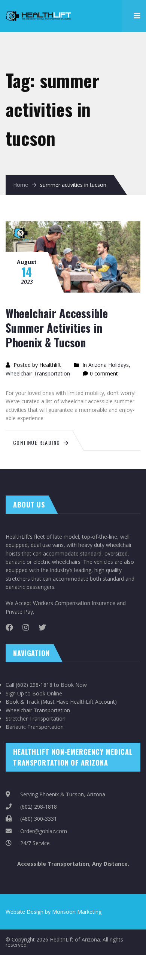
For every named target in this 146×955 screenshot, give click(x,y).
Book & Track (22, 701)
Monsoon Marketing (76, 911)
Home (20, 184)
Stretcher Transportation (36, 718)
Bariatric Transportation (35, 726)
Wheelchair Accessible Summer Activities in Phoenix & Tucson (57, 328)
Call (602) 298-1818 (29, 684)
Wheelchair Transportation (38, 373)
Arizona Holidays (108, 364)
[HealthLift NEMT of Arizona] (39, 11)
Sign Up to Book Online (34, 693)
